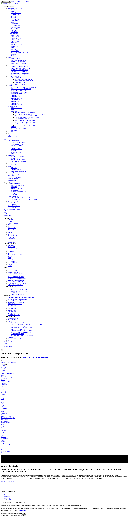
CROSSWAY (15, 174)
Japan (2, 402)
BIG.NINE (14, 43)
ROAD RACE (15, 158)
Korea (2, 403)
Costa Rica (4, 378)
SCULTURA (15, 51)
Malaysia (3, 410)
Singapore (3, 433)
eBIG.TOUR (15, 22)
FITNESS (10, 163)
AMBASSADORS (16, 78)
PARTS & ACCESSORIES (12, 209)
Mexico (3, 411)
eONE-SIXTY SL (16, 13)
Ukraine (3, 449)
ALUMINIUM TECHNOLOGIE (20, 68)
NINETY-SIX (15, 41)
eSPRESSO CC (15, 27)
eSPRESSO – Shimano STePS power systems (24, 199)
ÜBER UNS (11, 57)
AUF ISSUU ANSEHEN (8, 481)
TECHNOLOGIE (13, 65)
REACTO (14, 49)
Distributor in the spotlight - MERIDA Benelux (28, 116)
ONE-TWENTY (16, 35)
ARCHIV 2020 (15, 101)
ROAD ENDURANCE (18, 160)
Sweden (3, 441)
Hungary (3, 392)
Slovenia (3, 437)
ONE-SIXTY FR (16, 38)
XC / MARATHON (16, 145)
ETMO (13, 11)
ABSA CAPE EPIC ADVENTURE (25, 120)
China (2, 375)
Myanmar (3, 414)
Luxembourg (4, 408)
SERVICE (11, 85)
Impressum (7, 496)
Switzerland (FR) (5, 445)
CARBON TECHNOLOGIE (19, 66)
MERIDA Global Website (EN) (9, 362)
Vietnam (3, 452)
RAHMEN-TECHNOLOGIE (19, 70)
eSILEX (13, 30)
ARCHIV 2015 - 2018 (17, 104)
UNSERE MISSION (17, 59)
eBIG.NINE (14, 21)
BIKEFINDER (12, 180)
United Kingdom (5, 451)
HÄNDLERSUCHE (13, 136)
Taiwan (3, 446)
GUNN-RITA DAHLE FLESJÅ (24, 81)
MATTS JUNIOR (16, 177)
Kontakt (6, 495)
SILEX (13, 55)
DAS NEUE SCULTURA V (19, 128)
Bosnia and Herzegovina (7, 373)
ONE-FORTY (15, 40)
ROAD (13, 202)
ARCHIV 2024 (15, 97)
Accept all (3, 513)
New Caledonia (5, 419)
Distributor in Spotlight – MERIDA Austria (27, 117)
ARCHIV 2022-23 (16, 98)
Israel (2, 399)
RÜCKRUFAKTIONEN (18, 93)
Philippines (4, 426)
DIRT (12, 47)
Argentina (3, 367)
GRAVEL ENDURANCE (18, 171)
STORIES (14, 111)
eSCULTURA (15, 28)
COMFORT (14, 195)
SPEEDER (14, 164)
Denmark (3, 383)
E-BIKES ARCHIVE (14, 206)
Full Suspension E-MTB (18, 185)
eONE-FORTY (15, 19)
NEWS (6, 210)
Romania (3, 430)
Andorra (3, 365)
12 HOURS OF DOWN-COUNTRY (25, 122)
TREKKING (11, 172)
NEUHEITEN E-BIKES (15, 8)
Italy (2, 400)
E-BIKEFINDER (13, 207)
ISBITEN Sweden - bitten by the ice (25, 112)
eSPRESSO (14, 24)
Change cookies (12, 513)
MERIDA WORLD (13, 106)
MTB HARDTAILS (17, 144)
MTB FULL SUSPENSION (19, 142)
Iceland (3, 394)
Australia (3, 369)
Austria (3, 370)
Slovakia (3, 435)
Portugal (3, 429)
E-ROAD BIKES (13, 201)
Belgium (3, 372)
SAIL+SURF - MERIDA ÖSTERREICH (26, 125)
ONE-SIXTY (15, 36)
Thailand (3, 448)
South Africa (4, 438)
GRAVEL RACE (16, 169)
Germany (3, 391)
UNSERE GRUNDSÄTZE (19, 60)
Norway (3, 424)
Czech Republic (5, 381)
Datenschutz (7, 498)
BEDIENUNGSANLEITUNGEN (21, 89)
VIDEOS (13, 127)
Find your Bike (12, 131)
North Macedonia (5, 422)
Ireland (3, 397)
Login (9, 135)
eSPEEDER (14, 32)
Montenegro (4, 413)
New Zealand (4, 421)
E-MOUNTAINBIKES (14, 183)
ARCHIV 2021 (15, 100)
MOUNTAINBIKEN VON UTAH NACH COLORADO (31, 114)
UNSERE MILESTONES (18, 63)
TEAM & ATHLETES (14, 76)
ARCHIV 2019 (15, 103)
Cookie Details (22, 513)
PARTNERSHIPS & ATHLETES (20, 84)
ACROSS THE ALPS (21, 123)
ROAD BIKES (12, 155)
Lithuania (3, 407)
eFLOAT (13, 16)
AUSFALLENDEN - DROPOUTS (21, 92)
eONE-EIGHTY (16, 14)
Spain (2, 440)
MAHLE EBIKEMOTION (19, 74)
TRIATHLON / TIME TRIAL (19, 161)
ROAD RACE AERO (17, 157)
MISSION (14, 54)
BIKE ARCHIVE (13, 179)
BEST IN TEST (15, 109)
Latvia (2, 405)
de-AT (6, 343)
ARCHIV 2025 (15, 95)
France (2, 389)
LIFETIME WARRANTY (18, 90)
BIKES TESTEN (9, 212)
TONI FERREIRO (20, 82)
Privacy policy (22, 510)
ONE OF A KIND (16, 108)
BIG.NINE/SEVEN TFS (18, 44)
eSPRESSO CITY (16, 25)
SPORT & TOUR (16, 152)
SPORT (13, 193)
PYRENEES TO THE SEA (23, 119)
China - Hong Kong (6, 377)
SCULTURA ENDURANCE (19, 52)
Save (24, 515)
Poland (3, 427)
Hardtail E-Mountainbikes (18, 191)
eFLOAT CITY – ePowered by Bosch (21, 198)
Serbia (2, 432)
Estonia (3, 386)
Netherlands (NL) (6, 416)
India (2, 396)
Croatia (3, 380)
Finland (3, 388)
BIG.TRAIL (14, 46)
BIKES (6, 139)
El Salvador (4, 384)
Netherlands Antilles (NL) (8, 418)
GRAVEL (10, 166)
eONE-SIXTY (15, 17)
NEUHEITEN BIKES (14, 33)
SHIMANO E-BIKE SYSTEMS (20, 73)
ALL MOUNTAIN (16, 149)
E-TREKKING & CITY (15, 196)
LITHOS (13, 9)
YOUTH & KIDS (13, 176)
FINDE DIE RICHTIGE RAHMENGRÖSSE (24, 87)
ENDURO (14, 150)
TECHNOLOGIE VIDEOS (19, 71)
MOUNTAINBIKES (14, 141)
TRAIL (13, 147)
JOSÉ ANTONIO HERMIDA (23, 79)
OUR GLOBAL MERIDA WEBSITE (34, 357)
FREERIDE (14, 190)
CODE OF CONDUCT (18, 62)
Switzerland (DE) (5, 443)
